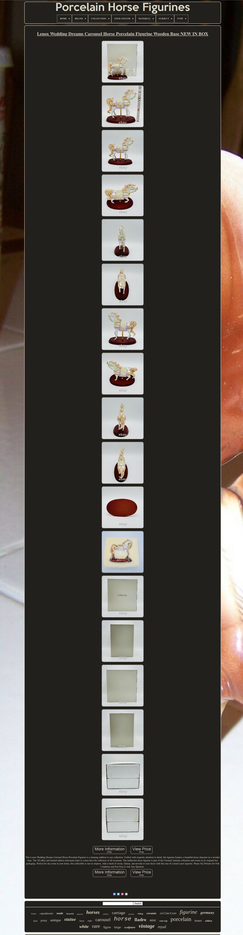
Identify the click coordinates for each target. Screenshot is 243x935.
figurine (188, 912)
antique (55, 920)
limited (198, 920)
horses (93, 912)
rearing (163, 921)
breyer (33, 914)
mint (153, 920)
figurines (80, 914)
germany (207, 912)
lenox (81, 921)
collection (168, 913)
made (60, 913)
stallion (106, 914)
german (131, 914)
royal (162, 927)
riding (140, 913)
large (117, 927)
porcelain (181, 919)
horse (122, 919)
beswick (70, 913)
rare (96, 926)
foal (35, 920)
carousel (103, 919)
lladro (140, 919)
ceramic (151, 913)
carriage (118, 912)
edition (208, 920)
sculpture (129, 927)
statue (70, 919)
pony (44, 920)
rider (90, 921)
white (84, 926)
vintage (147, 926)
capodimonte (46, 913)
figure (107, 927)
